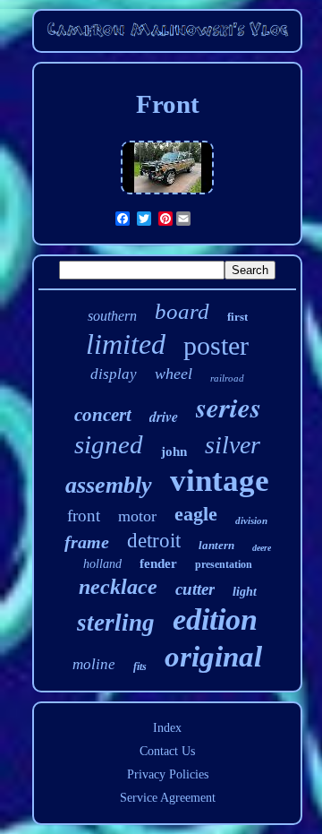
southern (112, 315)
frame (86, 542)
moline (93, 664)
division (251, 520)
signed (108, 444)
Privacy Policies (167, 774)
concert (102, 415)
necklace (118, 586)
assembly (108, 485)
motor (137, 516)
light (245, 591)
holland (102, 564)
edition (215, 619)
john (174, 451)
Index (167, 728)
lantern (216, 545)
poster (216, 345)
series (228, 406)
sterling (116, 622)
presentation (223, 564)
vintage (219, 480)
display (113, 374)
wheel (173, 374)
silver (232, 445)
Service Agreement (168, 797)
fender (158, 563)
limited (125, 344)
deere (261, 548)
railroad (227, 378)
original (213, 657)
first (237, 316)
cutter (195, 589)
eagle (195, 514)
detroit (154, 540)
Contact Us (167, 751)
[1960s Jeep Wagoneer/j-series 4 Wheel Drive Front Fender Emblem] (167, 195)
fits (140, 666)
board (182, 311)
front (83, 515)
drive (163, 416)
